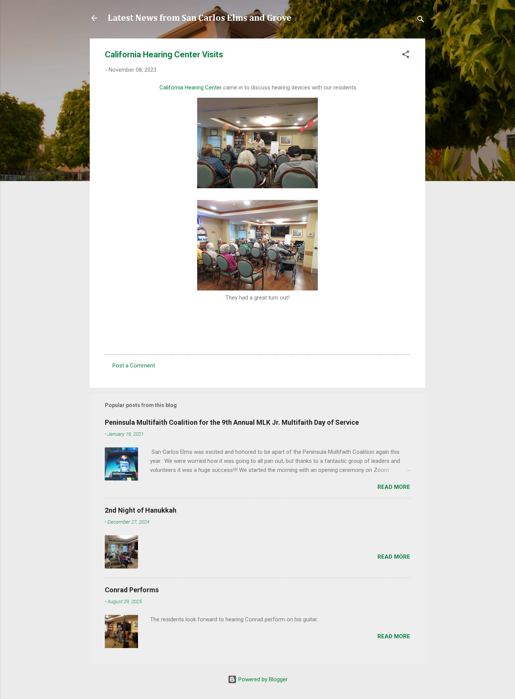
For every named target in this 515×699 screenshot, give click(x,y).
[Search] (420, 20)
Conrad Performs (132, 590)
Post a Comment (133, 365)
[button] (405, 55)
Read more (393, 487)
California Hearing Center (190, 87)
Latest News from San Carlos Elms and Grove (199, 18)
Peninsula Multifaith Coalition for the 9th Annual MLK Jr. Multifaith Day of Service (232, 422)
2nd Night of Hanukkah (140, 510)
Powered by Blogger (262, 679)
